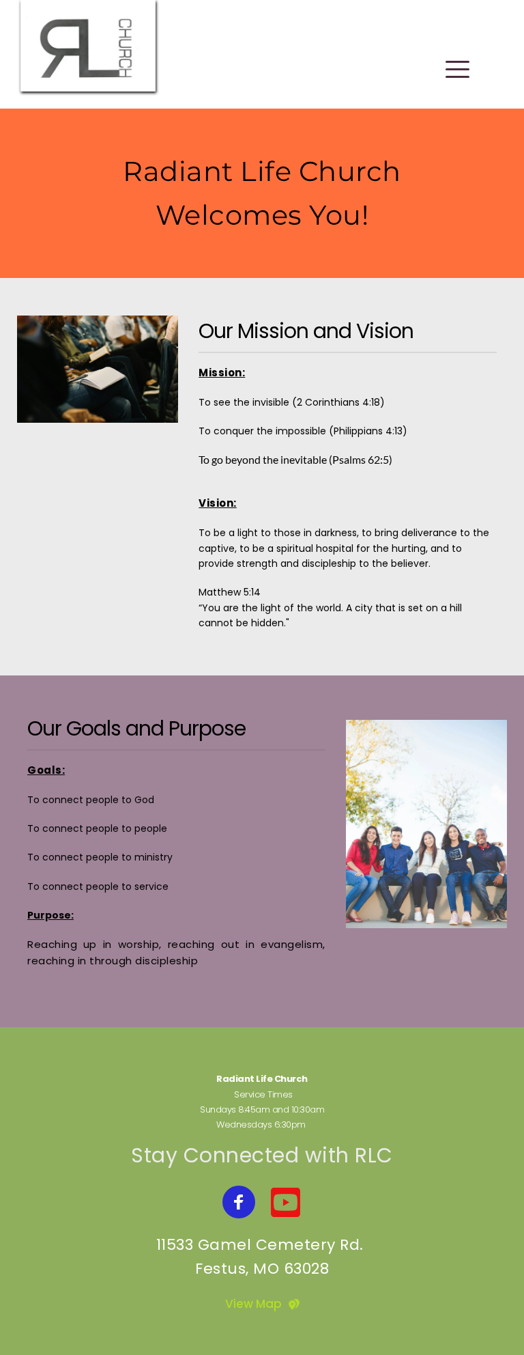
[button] (457, 69)
